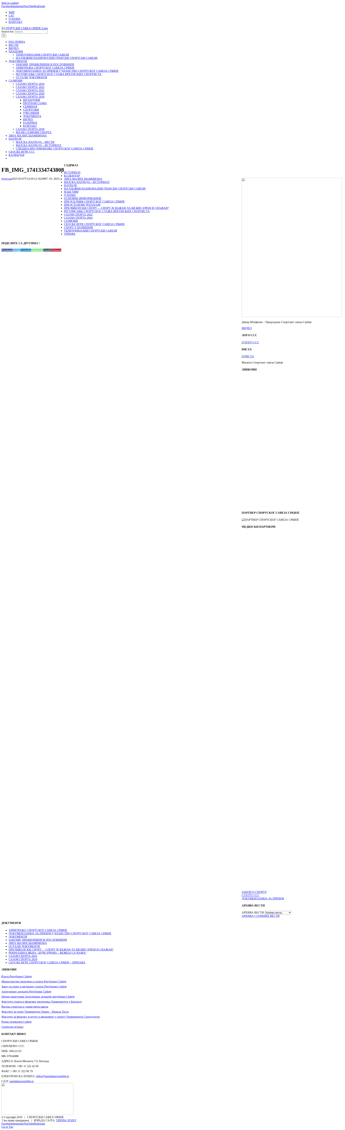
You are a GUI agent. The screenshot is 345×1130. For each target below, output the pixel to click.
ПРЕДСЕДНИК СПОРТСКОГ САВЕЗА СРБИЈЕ (94, 201)
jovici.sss (6, 178)
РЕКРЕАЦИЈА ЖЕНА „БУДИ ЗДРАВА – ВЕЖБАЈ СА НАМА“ (48, 952)
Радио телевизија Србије (16, 1021)
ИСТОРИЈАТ (72, 172)
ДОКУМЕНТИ (18, 936)
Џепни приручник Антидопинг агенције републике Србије (38, 996)
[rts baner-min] (258, 563)
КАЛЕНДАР (72, 175)
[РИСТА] (248, 356)
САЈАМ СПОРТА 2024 (78, 217)
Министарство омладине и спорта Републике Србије (33, 981)
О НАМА (70, 195)
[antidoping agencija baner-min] (258, 472)
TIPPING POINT (66, 1120)
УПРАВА (69, 233)
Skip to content (10, 2)
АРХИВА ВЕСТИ (253, 912)
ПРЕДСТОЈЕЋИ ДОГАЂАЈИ (82, 204)
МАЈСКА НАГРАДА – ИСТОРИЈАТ (87, 182)
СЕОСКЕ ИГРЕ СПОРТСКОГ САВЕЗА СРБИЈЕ (94, 224)
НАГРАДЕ (70, 185)
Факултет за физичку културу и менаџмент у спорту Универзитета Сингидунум (50, 1016)
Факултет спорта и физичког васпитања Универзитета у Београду (41, 1001)
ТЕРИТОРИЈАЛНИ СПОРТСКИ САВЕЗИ (90, 230)
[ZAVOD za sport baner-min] (258, 505)
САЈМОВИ (71, 220)
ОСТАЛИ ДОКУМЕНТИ (24, 946)
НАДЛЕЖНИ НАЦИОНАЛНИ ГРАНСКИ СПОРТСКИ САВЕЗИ (105, 188)
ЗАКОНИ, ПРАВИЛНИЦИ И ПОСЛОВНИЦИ (38, 939)
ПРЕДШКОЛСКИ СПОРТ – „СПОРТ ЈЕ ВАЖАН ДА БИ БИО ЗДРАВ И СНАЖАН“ (116, 208)
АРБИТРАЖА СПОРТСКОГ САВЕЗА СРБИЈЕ (38, 930)
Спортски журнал (12, 1026)
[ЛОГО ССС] (250, 342)
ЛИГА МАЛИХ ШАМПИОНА (83, 178)
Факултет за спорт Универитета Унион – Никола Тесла (35, 1011)
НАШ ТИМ (71, 191)
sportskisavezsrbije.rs (22, 1081)
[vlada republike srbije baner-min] (258, 406)
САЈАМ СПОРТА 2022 (78, 214)
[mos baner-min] (258, 439)
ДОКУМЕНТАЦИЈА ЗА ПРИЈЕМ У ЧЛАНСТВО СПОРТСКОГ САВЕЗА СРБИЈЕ (60, 933)
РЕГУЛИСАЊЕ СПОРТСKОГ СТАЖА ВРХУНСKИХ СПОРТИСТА (107, 211)
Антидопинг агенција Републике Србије (26, 991)
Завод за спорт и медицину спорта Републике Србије (34, 986)
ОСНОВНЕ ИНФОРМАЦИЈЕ (82, 198)
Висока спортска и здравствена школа (24, 1006)
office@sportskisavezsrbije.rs (52, 1076)
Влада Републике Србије (16, 976)
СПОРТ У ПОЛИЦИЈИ (78, 227)
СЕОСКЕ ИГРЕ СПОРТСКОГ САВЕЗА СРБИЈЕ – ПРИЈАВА (47, 962)
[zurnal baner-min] (258, 596)
